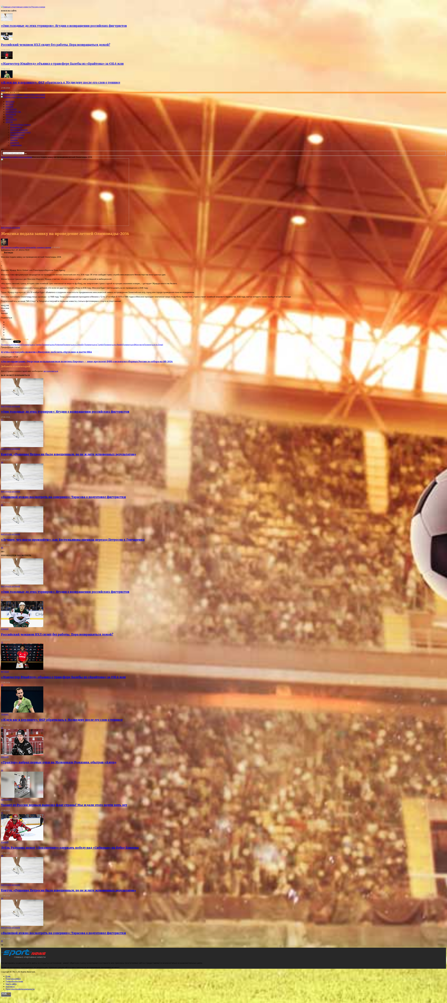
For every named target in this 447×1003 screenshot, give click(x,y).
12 (2, 642)
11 (2, 419)
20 (2, 770)
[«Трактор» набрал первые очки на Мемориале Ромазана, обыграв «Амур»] (22, 754)
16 (2, 727)
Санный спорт (17, 137)
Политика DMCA (13, 979)
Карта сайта (11, 984)
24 (2, 462)
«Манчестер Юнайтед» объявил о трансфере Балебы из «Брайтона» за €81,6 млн (62, 63)
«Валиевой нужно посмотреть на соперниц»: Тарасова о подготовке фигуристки (63, 497)
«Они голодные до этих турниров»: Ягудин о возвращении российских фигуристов (64, 26)
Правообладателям (14, 981)
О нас (8, 976)
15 (2, 813)
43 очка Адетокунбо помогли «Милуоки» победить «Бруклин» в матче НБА (46, 352)
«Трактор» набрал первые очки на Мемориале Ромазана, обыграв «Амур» (58, 762)
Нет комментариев (42, 247)
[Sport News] (23, 7)
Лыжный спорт (17, 135)
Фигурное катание (19, 129)
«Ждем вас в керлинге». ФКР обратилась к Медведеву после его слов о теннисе (60, 82)
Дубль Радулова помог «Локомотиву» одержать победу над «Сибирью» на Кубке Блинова (70, 848)
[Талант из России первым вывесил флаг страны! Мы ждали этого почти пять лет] (22, 797)
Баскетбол (11, 109)
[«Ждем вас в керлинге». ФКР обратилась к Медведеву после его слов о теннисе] (7, 77)
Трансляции (16, 145)
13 (2, 685)
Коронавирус (16, 127)
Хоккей (9, 106)
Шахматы (14, 142)
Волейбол (11, 114)
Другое (9, 122)
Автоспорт (11, 119)
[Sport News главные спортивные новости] (24, 958)
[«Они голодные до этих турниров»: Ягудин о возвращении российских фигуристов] (7, 20)
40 (2, 547)
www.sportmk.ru (20, 339)
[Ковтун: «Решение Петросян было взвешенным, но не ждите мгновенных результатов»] (22, 446)
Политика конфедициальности (20, 989)
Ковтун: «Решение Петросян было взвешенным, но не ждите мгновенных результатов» (68, 454)
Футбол (10, 104)
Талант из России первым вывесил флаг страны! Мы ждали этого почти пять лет (64, 805)
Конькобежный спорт (20, 132)
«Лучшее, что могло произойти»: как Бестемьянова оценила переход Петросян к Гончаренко (73, 539)
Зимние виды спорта (20, 124)
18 (2, 855)
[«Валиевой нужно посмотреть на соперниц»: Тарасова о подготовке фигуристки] (22, 489)
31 (2, 505)
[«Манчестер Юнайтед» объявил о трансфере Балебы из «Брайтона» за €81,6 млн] (7, 58)
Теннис (9, 117)
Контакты (10, 986)
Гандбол (14, 140)
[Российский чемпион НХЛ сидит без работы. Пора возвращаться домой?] (7, 39)
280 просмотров (8, 247)
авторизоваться (51, 371)
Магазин (10, 101)
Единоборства (13, 112)
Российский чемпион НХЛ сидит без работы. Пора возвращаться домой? (55, 45)
